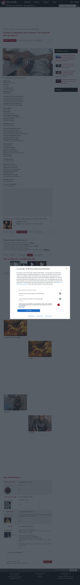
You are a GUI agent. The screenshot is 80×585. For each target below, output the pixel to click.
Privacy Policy (48, 316)
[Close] (67, 269)
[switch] (59, 293)
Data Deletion (31, 316)
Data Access (40, 316)
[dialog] (40, 292)
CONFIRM (29, 310)
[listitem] (40, 290)
